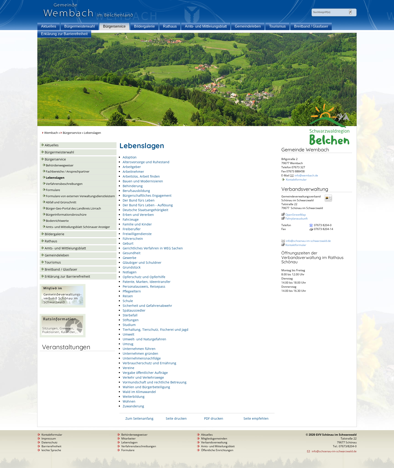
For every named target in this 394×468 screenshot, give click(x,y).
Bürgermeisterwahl (79, 26)
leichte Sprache (51, 450)
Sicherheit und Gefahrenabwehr (147, 305)
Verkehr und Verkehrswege (143, 377)
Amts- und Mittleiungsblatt (206, 26)
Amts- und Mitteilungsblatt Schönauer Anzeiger (78, 227)
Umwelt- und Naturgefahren (144, 339)
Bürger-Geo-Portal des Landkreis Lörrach (73, 208)
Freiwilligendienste (137, 234)
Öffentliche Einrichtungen (217, 450)
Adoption (130, 157)
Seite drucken (176, 418)
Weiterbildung (134, 396)
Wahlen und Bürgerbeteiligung (146, 387)
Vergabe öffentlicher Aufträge (145, 372)
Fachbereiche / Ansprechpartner (67, 171)
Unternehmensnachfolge (142, 358)
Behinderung (133, 186)
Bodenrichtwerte (57, 221)
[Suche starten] (350, 12)
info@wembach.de (306, 175)
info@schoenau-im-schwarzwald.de (308, 241)
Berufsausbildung (136, 191)
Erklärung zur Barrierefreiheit (64, 34)
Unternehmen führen (139, 348)
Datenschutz (49, 442)
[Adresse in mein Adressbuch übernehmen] (330, 201)
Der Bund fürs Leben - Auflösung (148, 205)
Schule (128, 301)
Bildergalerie (144, 26)
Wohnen (129, 401)
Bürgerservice (114, 26)
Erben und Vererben (138, 214)
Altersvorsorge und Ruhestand (146, 162)
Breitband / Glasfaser (311, 26)
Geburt (128, 243)
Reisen (128, 296)
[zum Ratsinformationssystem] (63, 336)
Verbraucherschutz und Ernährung (149, 363)
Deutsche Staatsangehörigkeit (145, 210)
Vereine (128, 368)
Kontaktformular (296, 179)
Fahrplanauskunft (296, 218)
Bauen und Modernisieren (143, 181)
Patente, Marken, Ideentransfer (147, 281)
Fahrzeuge (131, 219)
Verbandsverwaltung (214, 442)
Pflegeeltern (132, 291)
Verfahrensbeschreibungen (64, 184)
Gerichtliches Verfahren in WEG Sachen (153, 248)
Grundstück (131, 267)
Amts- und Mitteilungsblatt (218, 446)
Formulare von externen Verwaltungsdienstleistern (80, 196)
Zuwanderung (133, 406)
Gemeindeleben (248, 26)
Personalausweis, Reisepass (144, 286)
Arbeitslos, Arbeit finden (141, 176)
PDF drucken (213, 418)
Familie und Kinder (137, 224)
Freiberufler (132, 229)
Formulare (53, 190)
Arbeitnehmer (133, 171)
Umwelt (128, 334)
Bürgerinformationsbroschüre (66, 215)
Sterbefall (130, 315)
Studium (129, 325)
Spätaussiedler (134, 310)
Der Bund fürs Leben (139, 200)
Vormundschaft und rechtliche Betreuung (155, 382)
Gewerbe (129, 258)
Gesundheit (131, 253)
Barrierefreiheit (51, 446)
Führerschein (133, 238)
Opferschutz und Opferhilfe (144, 277)
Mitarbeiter (128, 438)
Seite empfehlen (256, 418)
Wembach (51, 133)
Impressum (48, 438)
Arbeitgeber (132, 167)
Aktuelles (48, 26)
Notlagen (130, 272)
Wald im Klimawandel (139, 392)
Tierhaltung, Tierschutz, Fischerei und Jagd (155, 329)
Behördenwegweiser (59, 165)
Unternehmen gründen (140, 353)
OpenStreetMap (295, 215)
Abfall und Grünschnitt (61, 202)
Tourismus (277, 26)
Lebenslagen (55, 178)
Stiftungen (131, 320)
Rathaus (170, 26)
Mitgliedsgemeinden (214, 438)
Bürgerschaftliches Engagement (147, 195)
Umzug (128, 344)
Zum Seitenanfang (139, 418)
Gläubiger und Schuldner (142, 262)
